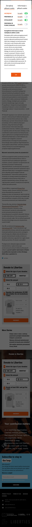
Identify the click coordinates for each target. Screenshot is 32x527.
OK (16, 74)
